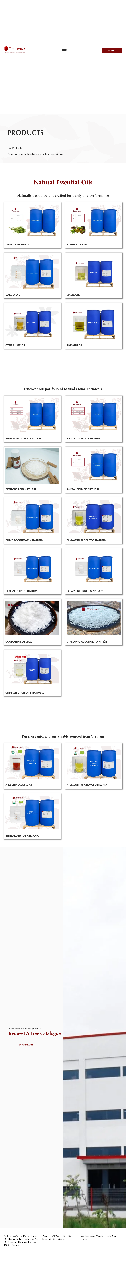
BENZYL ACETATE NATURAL (84, 438)
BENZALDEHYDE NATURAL (22, 591)
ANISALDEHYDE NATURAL (83, 489)
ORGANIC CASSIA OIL (19, 785)
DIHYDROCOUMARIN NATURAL (24, 540)
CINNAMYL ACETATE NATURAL (24, 692)
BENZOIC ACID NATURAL (21, 489)
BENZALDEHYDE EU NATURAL (86, 591)
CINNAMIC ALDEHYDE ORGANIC (87, 785)
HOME (10, 148)
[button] (64, 50)
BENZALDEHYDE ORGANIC (22, 835)
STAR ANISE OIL (15, 345)
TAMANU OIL (75, 345)
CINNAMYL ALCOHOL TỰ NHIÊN (87, 641)
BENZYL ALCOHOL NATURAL (23, 438)
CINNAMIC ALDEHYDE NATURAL (87, 540)
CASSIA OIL (12, 294)
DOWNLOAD (26, 1044)
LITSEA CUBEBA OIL (18, 244)
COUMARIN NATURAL (18, 641)
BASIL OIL (73, 294)
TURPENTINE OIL (77, 244)
